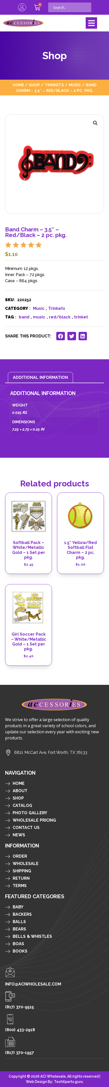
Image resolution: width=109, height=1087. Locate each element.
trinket (81, 317)
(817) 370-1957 (19, 1052)
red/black (59, 317)
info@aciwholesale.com (33, 984)
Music (75, 85)
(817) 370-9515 (19, 1007)
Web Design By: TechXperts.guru (54, 1082)
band (24, 317)
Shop (34, 85)
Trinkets (54, 85)
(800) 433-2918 (20, 1029)
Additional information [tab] (40, 377)
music (39, 317)
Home (18, 85)
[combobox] (69, 7)
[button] (91, 23)
